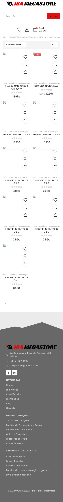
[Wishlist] (19, 30)
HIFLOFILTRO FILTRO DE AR (16, 134)
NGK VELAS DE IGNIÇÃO (46, 85)
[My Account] (27, 30)
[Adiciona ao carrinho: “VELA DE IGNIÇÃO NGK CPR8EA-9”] (25, 72)
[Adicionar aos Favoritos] (25, 57)
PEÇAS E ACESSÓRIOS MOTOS (13, 83)
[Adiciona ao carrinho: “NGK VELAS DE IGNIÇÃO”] (55, 72)
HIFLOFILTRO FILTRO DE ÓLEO (16, 182)
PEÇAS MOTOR (28, 83)
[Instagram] (14, 372)
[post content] (16, 65)
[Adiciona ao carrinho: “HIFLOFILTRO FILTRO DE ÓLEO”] (25, 166)
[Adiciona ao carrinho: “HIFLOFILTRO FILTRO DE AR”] (25, 121)
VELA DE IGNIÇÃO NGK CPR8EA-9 (16, 87)
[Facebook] (8, 372)
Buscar (54, 16)
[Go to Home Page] (4, 37)
